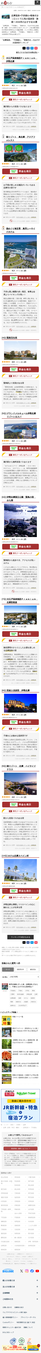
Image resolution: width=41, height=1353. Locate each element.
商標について (28, 1327)
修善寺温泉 (31, 1205)
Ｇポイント (29, 1254)
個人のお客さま (9, 1280)
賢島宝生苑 (12, 338)
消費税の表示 (19, 1307)
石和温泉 (31, 1201)
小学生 (27, 990)
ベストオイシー (26, 1259)
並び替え (5, 977)
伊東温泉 (17, 1205)
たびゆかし (30, 1261)
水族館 (26, 1001)
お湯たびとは (10, 1254)
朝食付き (18, 1001)
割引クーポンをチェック (22, 99)
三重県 (12, 994)
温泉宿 (33, 998)
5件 (25, 85)
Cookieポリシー (8, 1322)
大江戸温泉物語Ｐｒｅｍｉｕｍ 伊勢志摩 (21, 59)
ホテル (26, 998)
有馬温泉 (17, 1221)
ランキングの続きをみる (20, 937)
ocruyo (24, 1256)
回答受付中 (20, 969)
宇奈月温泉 (31, 1213)
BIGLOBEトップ (8, 1332)
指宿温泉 (17, 1249)
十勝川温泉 (31, 1177)
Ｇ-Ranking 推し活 (8, 1263)
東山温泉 (31, 1185)
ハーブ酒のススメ (32, 1263)
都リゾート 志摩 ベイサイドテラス (21, 767)
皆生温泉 (31, 1229)
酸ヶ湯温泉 (18, 1237)
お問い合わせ (7, 1307)
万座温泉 (17, 1193)
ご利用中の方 (8, 1299)
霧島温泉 (4, 1237)
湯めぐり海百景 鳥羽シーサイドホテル (20, 230)
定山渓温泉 (4, 1177)
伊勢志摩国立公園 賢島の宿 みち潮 (21, 498)
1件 (25, 626)
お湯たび (30, 1256)
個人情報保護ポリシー (10, 1317)
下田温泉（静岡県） (6, 1210)
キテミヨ (17, 1259)
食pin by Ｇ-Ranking (19, 1263)
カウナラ (16, 1261)
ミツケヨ (23, 1261)
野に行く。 (9, 1261)
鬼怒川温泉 (4, 1197)
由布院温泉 (31, 1245)
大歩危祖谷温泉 (19, 1245)
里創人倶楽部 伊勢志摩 (18, 690)
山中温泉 (31, 1209)
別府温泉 (17, 1233)
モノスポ (34, 1259)
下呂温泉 (4, 1217)
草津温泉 (31, 1189)
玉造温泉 (17, 1229)
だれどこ (18, 1256)
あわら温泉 (18, 1213)
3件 (25, 164)
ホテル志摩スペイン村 (18, 856)
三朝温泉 (4, 1229)
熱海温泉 (4, 1249)
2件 (25, 362)
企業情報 (6, 1292)
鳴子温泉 (31, 1181)
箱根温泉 (17, 1241)
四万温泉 (31, 1193)
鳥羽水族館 (20, 994)
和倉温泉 (17, 1209)
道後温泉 (17, 1225)
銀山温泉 (17, 1189)
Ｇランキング (10, 1256)
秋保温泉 (17, 1185)
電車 (11, 1001)
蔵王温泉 (4, 1189)
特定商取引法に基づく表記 (26, 1322)
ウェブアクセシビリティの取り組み (15, 1312)
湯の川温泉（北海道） (6, 1182)
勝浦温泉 (4, 1225)
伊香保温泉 (4, 1193)
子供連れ (13, 990)
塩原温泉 (17, 1197)
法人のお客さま (9, 1286)
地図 (20, 88)
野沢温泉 (31, 1197)
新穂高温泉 (31, 1217)
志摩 (36, 994)
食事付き (13, 1005)
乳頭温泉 (17, 1181)
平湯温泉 (17, 1217)
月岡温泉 (17, 1201)
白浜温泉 (31, 1221)
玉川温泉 (31, 1237)
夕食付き (33, 1001)
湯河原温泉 (4, 1205)
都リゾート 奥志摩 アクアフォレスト (20, 138)
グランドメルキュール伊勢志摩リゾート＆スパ (21, 415)
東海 (33, 990)
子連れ (20, 990)
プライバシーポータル (28, 1317)
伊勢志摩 (29, 994)
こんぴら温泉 (32, 1225)
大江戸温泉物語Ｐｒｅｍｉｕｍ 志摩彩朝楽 (22, 600)
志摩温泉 (13, 998)
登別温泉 (17, 1177)
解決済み (33, 969)
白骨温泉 (4, 1201)
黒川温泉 (31, 1233)
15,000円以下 (22, 1005)
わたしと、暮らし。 (7, 1259)
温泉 (19, 998)
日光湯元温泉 (5, 1241)
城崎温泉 (4, 1221)
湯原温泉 (4, 1233)
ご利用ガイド (20, 1254)
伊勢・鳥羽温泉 (33, 1241)
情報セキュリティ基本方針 (12, 1327)
